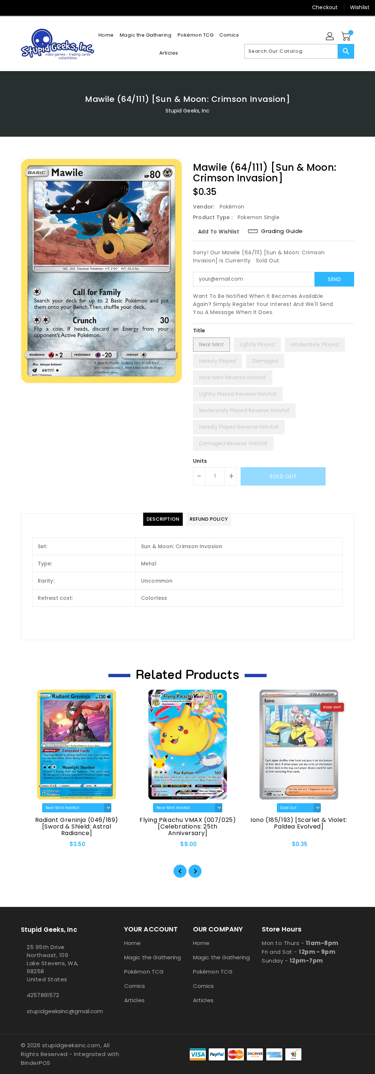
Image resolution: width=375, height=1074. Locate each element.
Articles (134, 1000)
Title (199, 330)
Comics (134, 986)
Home (132, 943)
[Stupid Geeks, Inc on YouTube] (50, 7)
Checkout (325, 7)
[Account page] (330, 36)
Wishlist (360, 7)
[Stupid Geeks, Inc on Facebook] (11, 7)
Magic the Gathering (152, 957)
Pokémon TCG (144, 971)
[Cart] (346, 36)
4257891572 (43, 995)
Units (200, 461)
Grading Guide (282, 231)
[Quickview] (34, 846)
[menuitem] (106, 35)
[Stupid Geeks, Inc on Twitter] (24, 7)
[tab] (163, 519)
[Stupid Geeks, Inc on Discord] (64, 7)
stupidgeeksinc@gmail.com (59, 1011)
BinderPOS (36, 1063)
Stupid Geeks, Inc (188, 110)
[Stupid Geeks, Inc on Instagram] (37, 7)
